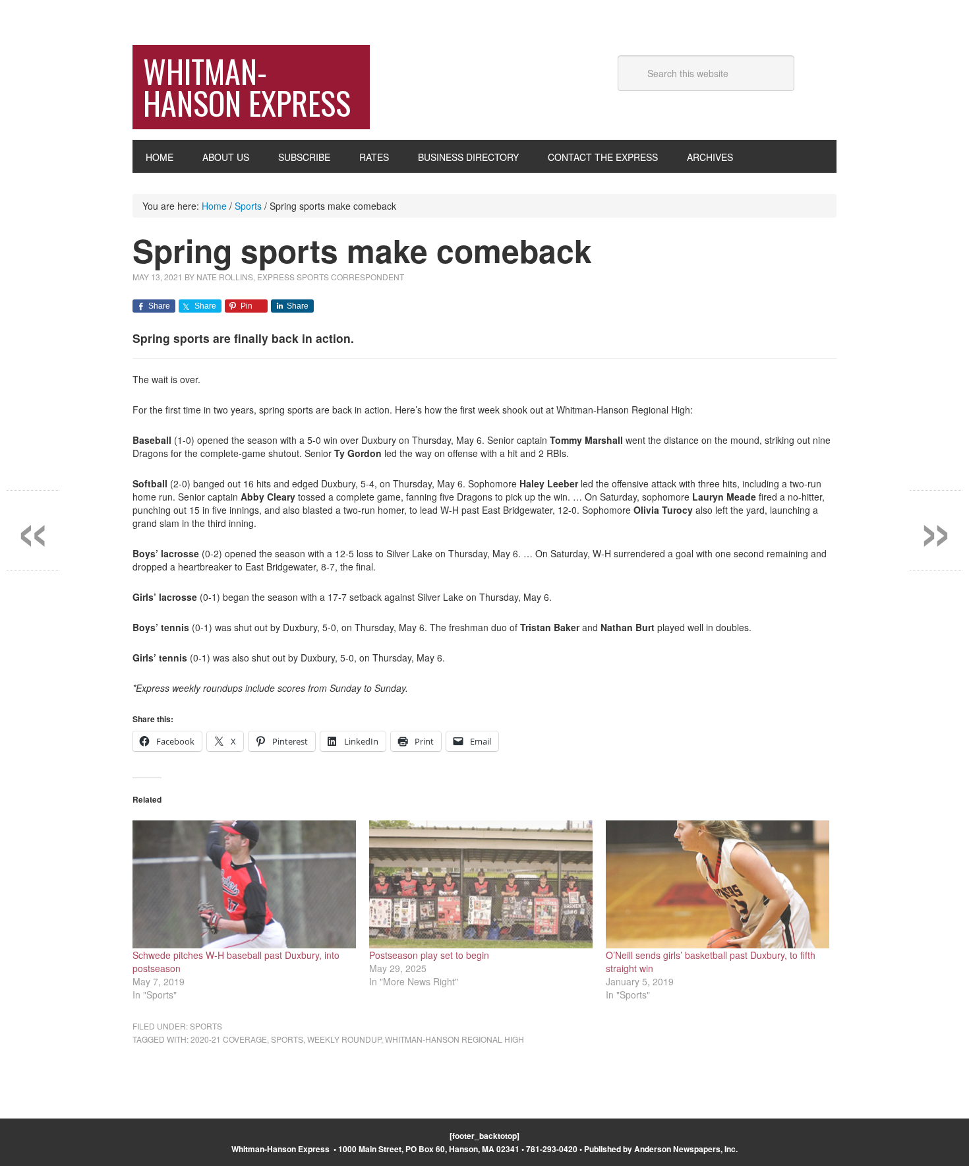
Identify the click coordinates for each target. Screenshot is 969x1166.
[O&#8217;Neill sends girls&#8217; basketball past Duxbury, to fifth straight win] (717, 884)
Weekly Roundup (344, 1039)
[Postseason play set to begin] (481, 884)
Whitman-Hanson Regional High (454, 1039)
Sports (206, 1025)
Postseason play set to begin (429, 955)
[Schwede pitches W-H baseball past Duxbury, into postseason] (244, 884)
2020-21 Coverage (229, 1039)
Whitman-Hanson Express (247, 86)
